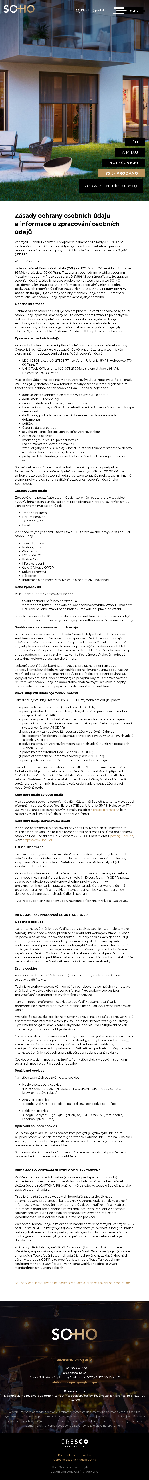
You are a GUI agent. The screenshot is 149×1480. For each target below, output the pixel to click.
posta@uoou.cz (121, 836)
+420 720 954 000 (74, 1368)
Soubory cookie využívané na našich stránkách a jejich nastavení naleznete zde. (72, 1283)
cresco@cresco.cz (106, 810)
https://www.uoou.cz (38, 840)
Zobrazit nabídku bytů (111, 186)
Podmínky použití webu (74, 1455)
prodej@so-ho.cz (74, 1373)
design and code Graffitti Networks (74, 1471)
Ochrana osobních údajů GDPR (74, 1459)
